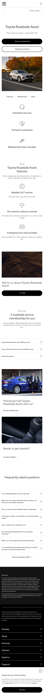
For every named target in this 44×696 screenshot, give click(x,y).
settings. (34, 683)
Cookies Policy (8, 683)
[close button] (40, 671)
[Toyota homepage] (4, 4)
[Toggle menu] (41, 4)
